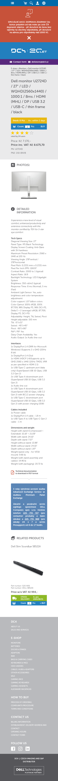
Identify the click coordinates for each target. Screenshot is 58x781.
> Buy (42, 603)
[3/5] (22, 132)
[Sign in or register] (37, 3)
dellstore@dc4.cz (40, 62)
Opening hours (18, 732)
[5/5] (31, 132)
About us (15, 627)
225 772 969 (32, 519)
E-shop (14, 68)
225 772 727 (31, 513)
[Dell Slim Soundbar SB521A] (29, 567)
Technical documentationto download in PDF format (26, 472)
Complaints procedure (22, 705)
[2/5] (17, 132)
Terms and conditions (22, 709)
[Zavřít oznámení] (29, 38)
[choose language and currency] (43, 3)
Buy (43, 126)
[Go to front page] (29, 50)
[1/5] (13, 132)
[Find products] (31, 3)
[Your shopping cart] (25, 3)
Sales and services (20, 630)
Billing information (20, 722)
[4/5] (26, 132)
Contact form (20, 62)
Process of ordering (21, 702)
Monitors (22, 68)
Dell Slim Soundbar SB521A (26, 546)
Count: (20, 126)
